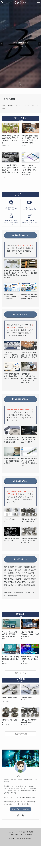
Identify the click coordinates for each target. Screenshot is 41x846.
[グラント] (20, 2)
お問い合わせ (28, 834)
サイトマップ (16, 832)
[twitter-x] (18, 815)
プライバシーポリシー (16, 834)
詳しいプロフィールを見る (20, 809)
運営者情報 (24, 832)
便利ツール (35, 105)
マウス (27, 105)
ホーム (9, 832)
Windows (10, 105)
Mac (4, 105)
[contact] (22, 815)
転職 (4, 108)
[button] (19, 86)
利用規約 (31, 832)
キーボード (19, 105)
